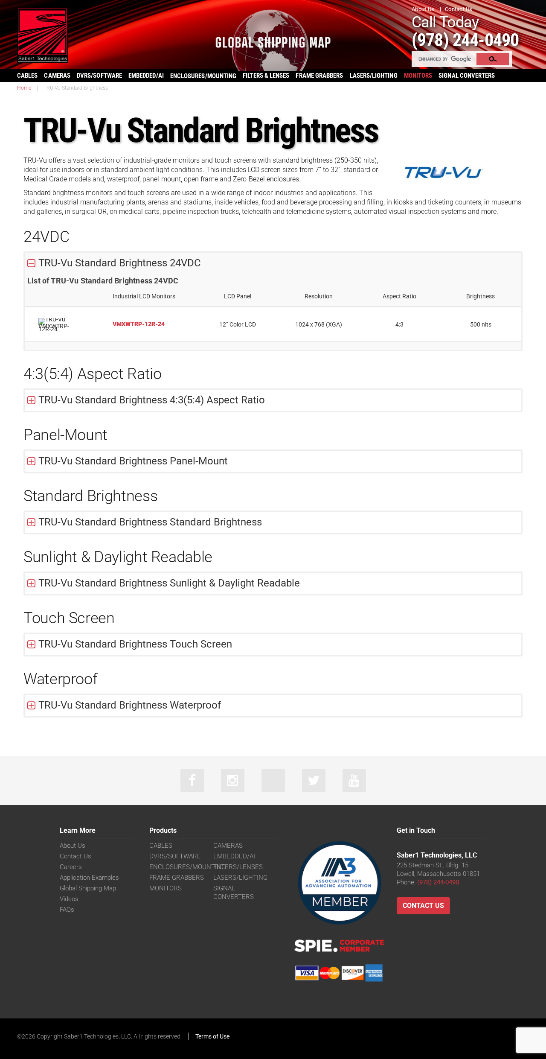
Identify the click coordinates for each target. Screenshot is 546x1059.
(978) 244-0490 (465, 39)
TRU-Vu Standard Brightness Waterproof (129, 705)
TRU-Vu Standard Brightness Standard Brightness (150, 522)
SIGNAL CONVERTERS (467, 75)
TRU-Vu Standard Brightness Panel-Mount (133, 461)
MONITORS (418, 75)
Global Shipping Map (88, 888)
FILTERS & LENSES (266, 75)
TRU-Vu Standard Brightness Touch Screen (135, 644)
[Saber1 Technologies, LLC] (42, 35)
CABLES (27, 75)
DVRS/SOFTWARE (99, 75)
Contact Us (459, 9)
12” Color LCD (237, 324)
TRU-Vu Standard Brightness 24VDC (119, 263)
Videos (69, 899)
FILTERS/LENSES (238, 867)
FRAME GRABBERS (319, 75)
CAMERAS (57, 75)
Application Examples (89, 877)
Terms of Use (212, 1036)
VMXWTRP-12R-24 (139, 324)
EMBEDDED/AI (146, 75)
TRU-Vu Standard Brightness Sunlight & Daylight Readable (169, 583)
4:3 (399, 324)
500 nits (480, 324)
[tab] (273, 263)
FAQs (67, 909)
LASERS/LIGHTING (374, 75)
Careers (71, 867)
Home (24, 88)
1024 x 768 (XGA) (318, 324)
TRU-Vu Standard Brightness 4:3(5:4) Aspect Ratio (151, 400)
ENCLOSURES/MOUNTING (187, 867)
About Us (423, 9)
